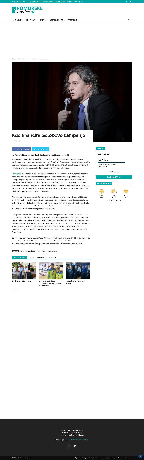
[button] (129, 20)
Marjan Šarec (30, 251)
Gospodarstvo (56, 20)
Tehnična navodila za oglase (63, 1)
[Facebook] (126, 1)
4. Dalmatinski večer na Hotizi (22, 281)
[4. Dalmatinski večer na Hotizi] (24, 270)
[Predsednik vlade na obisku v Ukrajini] (78, 270)
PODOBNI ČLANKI (19, 258)
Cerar (22, 251)
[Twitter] (130, 1)
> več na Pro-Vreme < (114, 200)
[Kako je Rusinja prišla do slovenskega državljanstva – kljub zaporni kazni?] (51, 270)
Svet (42, 20)
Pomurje (17, 20)
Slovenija (30, 20)
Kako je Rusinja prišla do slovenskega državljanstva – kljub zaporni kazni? (50, 283)
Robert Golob (41, 251)
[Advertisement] (72, 39)
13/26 (102, 197)
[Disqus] (51, 327)
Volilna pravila (78, 1)
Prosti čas (72, 20)
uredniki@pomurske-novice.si (78, 440)
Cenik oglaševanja (47, 1)
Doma (14, 59)
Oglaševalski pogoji (34, 1)
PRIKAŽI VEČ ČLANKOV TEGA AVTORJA (42, 258)
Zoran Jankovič (52, 251)
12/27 (126, 197)
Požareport (16, 174)
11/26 (114, 197)
